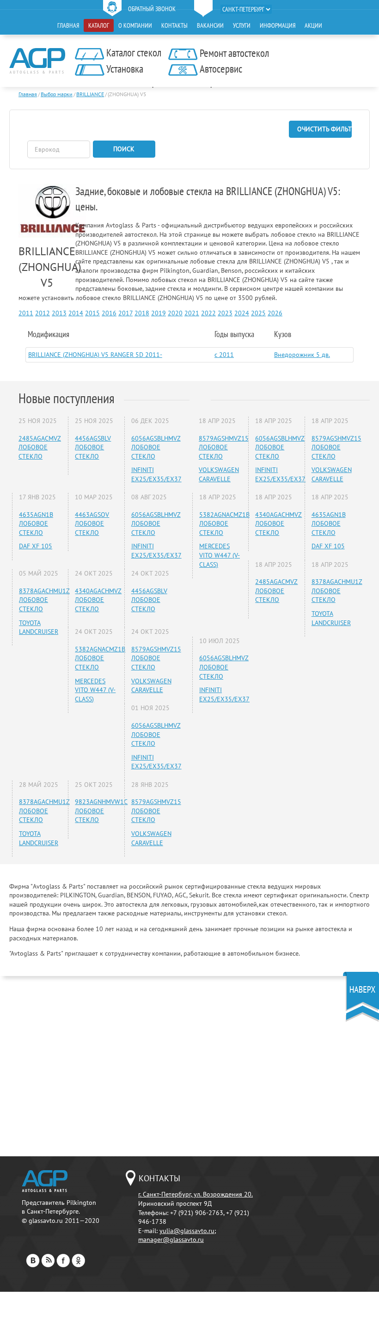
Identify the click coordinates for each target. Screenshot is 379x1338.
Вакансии (210, 25)
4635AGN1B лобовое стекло (36, 523)
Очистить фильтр (324, 129)
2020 (175, 313)
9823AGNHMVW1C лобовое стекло (101, 811)
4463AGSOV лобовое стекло (92, 523)
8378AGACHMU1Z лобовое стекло (44, 600)
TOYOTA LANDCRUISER (38, 627)
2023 (225, 313)
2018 (141, 313)
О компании (135, 25)
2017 (125, 313)
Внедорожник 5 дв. (302, 354)
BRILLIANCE (90, 94)
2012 (42, 313)
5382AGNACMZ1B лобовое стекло (100, 658)
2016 (109, 313)
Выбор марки (57, 94)
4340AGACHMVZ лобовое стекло (98, 600)
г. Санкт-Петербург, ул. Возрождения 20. (195, 1194)
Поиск (123, 149)
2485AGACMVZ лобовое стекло (39, 447)
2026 (275, 313)
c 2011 (224, 354)
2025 (258, 313)
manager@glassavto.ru (171, 1239)
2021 (191, 313)
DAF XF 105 (35, 546)
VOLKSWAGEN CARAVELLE (151, 685)
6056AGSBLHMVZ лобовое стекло (156, 447)
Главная (68, 25)
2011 (25, 313)
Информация (277, 25)
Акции (313, 25)
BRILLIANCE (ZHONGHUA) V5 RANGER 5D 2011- (95, 354)
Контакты (174, 25)
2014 (75, 313)
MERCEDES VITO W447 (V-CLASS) (95, 690)
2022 (208, 313)
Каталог (98, 25)
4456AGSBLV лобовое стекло (93, 447)
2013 (59, 313)
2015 (92, 313)
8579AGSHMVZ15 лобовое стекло (156, 658)
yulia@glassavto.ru (186, 1231)
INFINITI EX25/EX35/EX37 (156, 474)
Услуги (242, 25)
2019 (158, 313)
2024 (241, 313)
